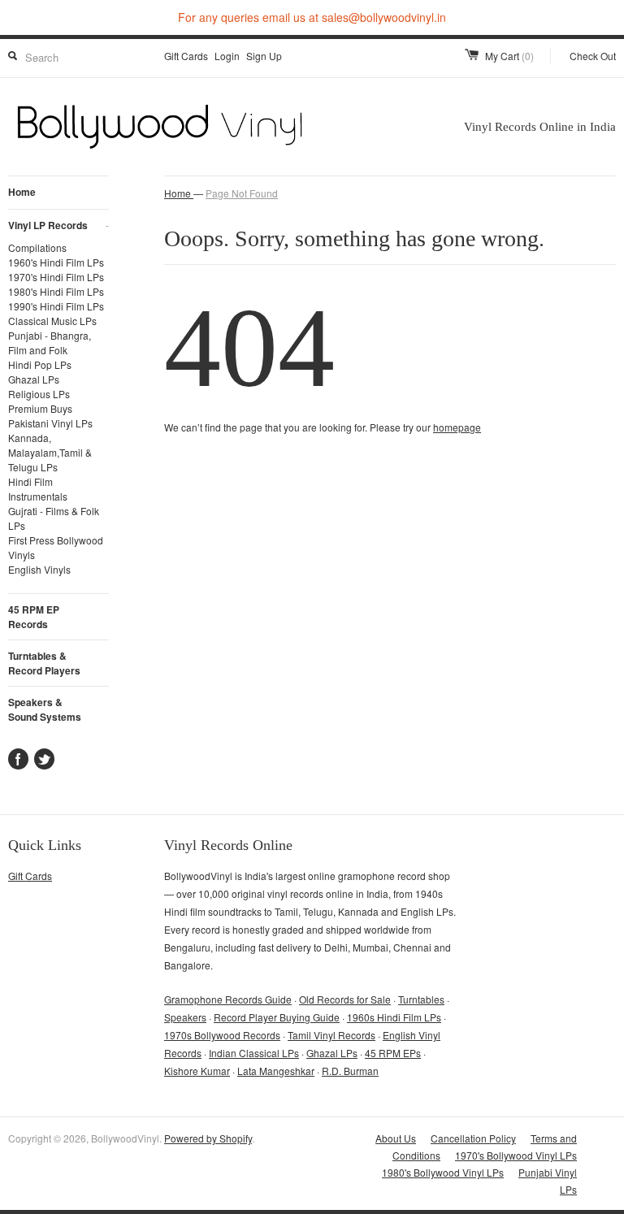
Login (227, 56)
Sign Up (264, 56)
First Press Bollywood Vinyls (55, 547)
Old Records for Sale (345, 999)
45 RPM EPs (393, 1053)
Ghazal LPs (33, 379)
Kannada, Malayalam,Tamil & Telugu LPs (50, 452)
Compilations (37, 247)
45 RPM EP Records (33, 616)
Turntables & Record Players (44, 663)
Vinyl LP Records (58, 225)
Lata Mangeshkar (275, 1070)
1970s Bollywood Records (222, 1035)
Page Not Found (242, 193)
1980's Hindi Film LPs (56, 291)
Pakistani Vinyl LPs (50, 423)
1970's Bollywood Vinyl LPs (516, 1155)
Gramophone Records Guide (228, 999)
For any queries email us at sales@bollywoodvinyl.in (312, 17)
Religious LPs (39, 394)
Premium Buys (40, 408)
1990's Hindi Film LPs (56, 306)
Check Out (593, 56)
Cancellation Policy (473, 1138)
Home (22, 191)
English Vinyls (39, 569)
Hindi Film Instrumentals (37, 489)
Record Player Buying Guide (277, 1017)
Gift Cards (186, 56)
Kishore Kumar (197, 1070)
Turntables (421, 999)
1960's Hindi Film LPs (56, 262)
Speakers (185, 1017)
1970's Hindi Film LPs (56, 277)
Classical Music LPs (52, 320)
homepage (457, 427)
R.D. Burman (350, 1070)
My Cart (509, 56)
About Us (395, 1138)
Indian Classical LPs (254, 1053)
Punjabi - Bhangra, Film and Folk (49, 342)
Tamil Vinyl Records (331, 1035)
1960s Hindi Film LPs (394, 1017)
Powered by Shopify (208, 1138)
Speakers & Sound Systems (44, 709)
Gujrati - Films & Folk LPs (53, 518)
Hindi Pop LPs (40, 364)
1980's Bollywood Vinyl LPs (443, 1172)
